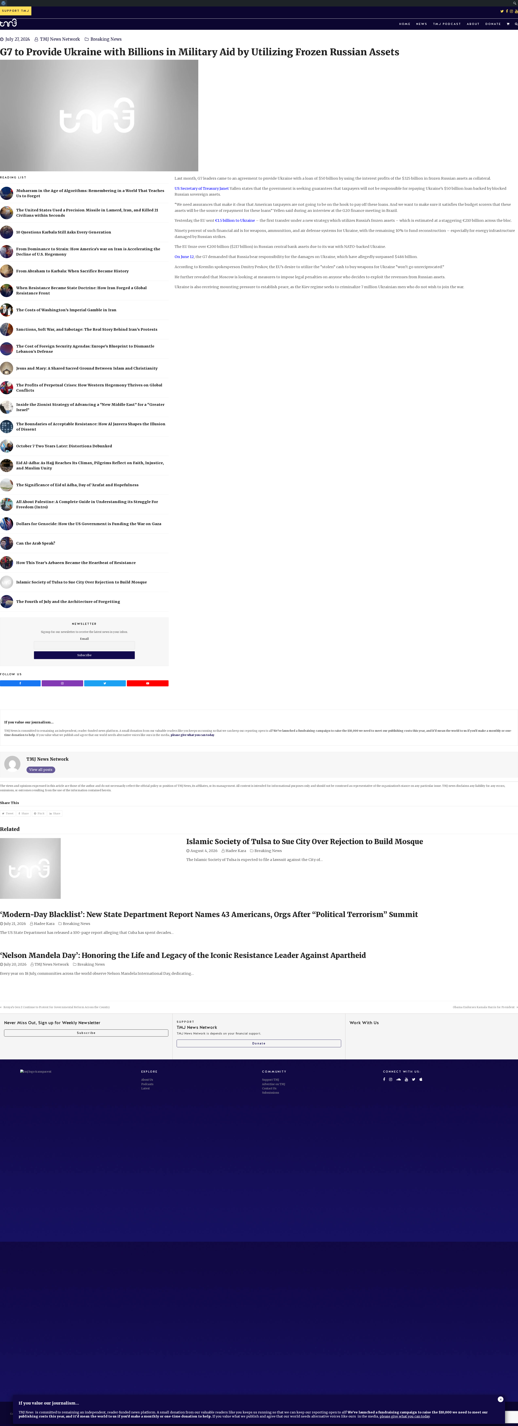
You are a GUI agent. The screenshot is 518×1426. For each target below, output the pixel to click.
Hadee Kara (236, 850)
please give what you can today (192, 735)
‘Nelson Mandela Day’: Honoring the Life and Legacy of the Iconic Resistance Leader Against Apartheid (183, 955)
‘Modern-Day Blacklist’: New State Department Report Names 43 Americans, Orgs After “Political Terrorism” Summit (209, 914)
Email (84, 639)
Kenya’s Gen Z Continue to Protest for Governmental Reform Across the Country (56, 1007)
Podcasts (147, 1084)
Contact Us (269, 1088)
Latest (145, 1088)
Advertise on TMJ (273, 1084)
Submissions (270, 1092)
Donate (258, 1043)
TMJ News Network (60, 39)
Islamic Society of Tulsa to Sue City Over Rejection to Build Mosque (304, 841)
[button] (508, 24)
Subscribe (86, 1033)
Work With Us (364, 1022)
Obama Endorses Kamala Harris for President (484, 1007)
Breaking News (106, 39)
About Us (147, 1079)
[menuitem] (3, 3)
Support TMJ (270, 1079)
